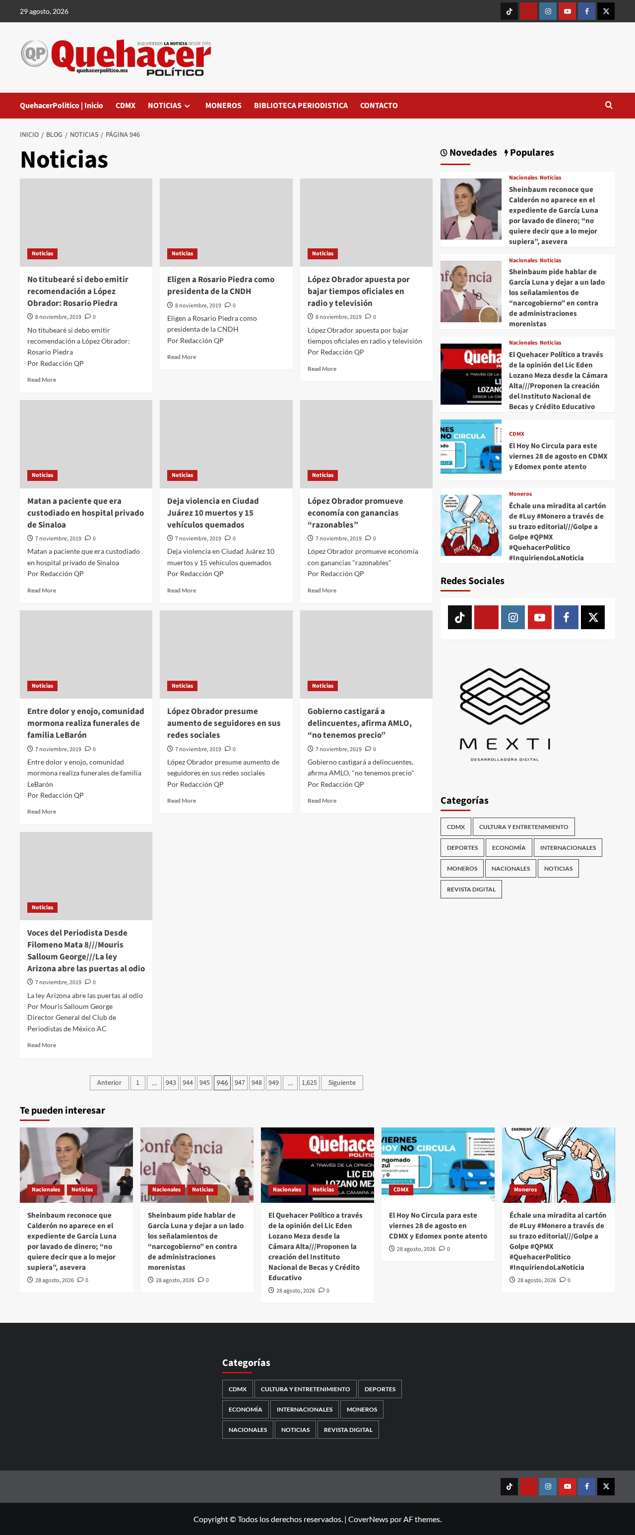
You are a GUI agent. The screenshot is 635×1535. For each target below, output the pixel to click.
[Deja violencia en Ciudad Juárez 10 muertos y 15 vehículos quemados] (226, 444)
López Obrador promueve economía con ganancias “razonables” (355, 513)
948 (257, 1083)
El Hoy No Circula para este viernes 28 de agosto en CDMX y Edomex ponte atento (558, 456)
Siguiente (342, 1083)
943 (171, 1083)
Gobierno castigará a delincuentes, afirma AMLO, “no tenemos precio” (360, 723)
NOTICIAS (165, 105)
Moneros (520, 494)
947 (240, 1083)
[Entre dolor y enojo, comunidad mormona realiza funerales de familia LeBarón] (86, 654)
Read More (41, 379)
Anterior (109, 1083)
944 (188, 1083)
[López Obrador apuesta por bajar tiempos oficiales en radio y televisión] (366, 222)
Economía (509, 847)
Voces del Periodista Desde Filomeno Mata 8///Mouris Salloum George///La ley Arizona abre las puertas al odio (86, 950)
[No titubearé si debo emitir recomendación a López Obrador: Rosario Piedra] (86, 222)
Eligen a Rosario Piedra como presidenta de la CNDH (220, 285)
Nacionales (523, 178)
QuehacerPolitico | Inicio (61, 105)
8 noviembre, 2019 (58, 317)
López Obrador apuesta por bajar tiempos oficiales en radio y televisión (359, 291)
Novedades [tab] (472, 153)
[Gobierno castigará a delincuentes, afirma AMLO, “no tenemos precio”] (366, 654)
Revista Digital (471, 888)
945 (204, 1083)
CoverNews (368, 1519)
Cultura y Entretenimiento (524, 826)
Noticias (42, 253)
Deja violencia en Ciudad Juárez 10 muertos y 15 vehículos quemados (213, 513)
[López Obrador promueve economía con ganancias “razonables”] (366, 444)
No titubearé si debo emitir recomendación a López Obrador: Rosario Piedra (77, 291)
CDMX (125, 105)
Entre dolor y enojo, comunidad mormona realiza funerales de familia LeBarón (85, 723)
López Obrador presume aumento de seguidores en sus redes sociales (224, 723)
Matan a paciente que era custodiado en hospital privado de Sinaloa (85, 513)
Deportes (462, 847)
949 (273, 1083)
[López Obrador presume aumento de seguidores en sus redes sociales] (226, 654)
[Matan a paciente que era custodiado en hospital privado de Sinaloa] (86, 444)
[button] (609, 106)
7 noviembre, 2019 (58, 538)
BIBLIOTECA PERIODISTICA (301, 105)
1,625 (309, 1083)
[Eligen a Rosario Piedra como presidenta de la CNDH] (226, 222)
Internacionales (568, 847)
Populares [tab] (531, 153)
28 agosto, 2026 (54, 1280)
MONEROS (223, 105)
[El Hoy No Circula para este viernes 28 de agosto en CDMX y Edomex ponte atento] (471, 448)
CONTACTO (379, 105)
